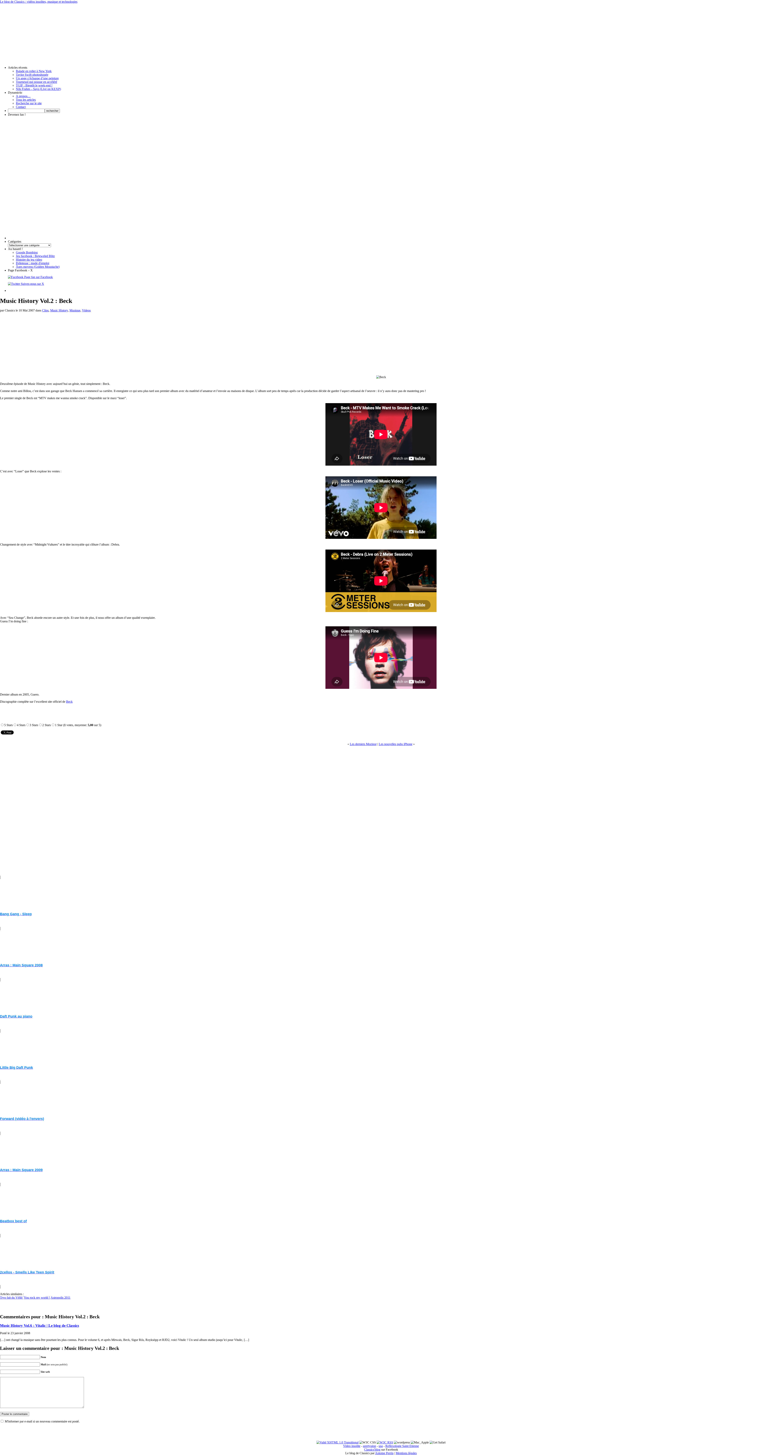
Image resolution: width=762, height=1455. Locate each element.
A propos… (23, 96)
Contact (21, 107)
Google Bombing (27, 252)
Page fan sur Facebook (38, 277)
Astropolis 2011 (60, 1297)
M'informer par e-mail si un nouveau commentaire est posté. (42, 1421)
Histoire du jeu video (29, 259)
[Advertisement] (381, 31)
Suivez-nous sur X (32, 283)
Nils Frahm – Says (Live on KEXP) (38, 89)
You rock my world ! (37, 1297)
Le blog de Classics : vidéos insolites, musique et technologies (38, 1)
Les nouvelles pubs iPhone (395, 744)
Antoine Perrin (384, 1453)
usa (381, 1446)
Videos (86, 310)
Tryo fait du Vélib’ (11, 1297)
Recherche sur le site (29, 103)
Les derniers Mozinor (363, 744)
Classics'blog (372, 1449)
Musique (74, 310)
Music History (59, 310)
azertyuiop (369, 1446)
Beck (69, 701)
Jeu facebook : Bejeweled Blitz (35, 256)
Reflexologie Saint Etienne (402, 1446)
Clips (45, 310)
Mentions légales (406, 1453)
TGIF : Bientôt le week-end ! (34, 85)
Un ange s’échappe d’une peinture (37, 78)
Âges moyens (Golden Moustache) (38, 266)
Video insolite (351, 1446)
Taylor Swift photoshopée (32, 74)
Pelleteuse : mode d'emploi (32, 263)
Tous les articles (26, 99)
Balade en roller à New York (34, 71)
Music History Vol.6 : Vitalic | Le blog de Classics (39, 1325)
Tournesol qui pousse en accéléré (36, 82)
